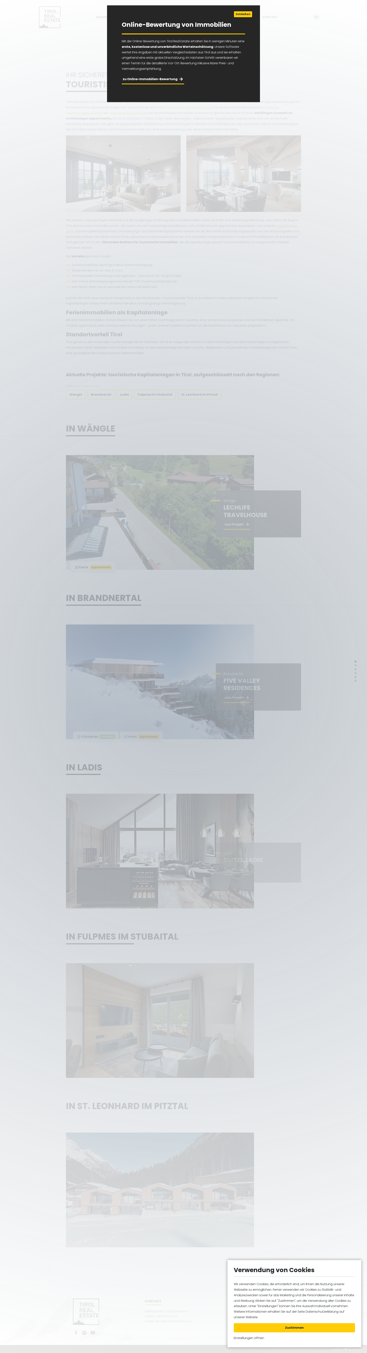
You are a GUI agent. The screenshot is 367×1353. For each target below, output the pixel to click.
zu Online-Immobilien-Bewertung (150, 79)
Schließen (243, 14)
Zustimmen (294, 1327)
